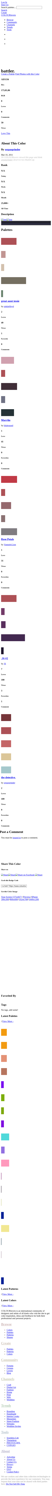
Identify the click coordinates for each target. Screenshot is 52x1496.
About (5, 1451)
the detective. (8, 777)
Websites (10, 1424)
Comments (5, 117)
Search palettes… (8, 7)
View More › (7, 1021)
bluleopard (8, 425)
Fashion (10, 1390)
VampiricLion (10, 544)
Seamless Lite (13, 1438)
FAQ (9, 1469)
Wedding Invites (14, 1426)
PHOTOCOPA (13, 1443)
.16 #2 (4, 658)
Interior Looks (13, 1416)
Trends (10, 27)
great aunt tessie (10, 301)
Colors (9, 1330)
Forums (10, 1366)
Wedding (11, 1400)
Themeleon (12, 1440)
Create (4, 12)
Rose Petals (7, 539)
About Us (11, 1459)
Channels (11, 25)
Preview (27, 897)
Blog (9, 1373)
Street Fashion (13, 1421)
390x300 (5, 899)
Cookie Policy (13, 1472)
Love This (5, 133)
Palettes (10, 1332)
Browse (10, 20)
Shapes (10, 1337)
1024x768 (23, 899)
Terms (9, 1467)
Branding (11, 1411)
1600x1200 (34, 899)
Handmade (11, 1414)
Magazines (11, 1419)
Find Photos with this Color (27, 74)
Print (9, 1395)
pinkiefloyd (9, 306)
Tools (9, 29)
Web (9, 1397)
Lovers (10, 1370)
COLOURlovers (8, 15)
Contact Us (12, 1462)
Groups (10, 1368)
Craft (9, 1385)
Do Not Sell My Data (15, 1484)
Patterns (10, 1335)
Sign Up (4, 5)
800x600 (14, 899)
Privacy (10, 1464)
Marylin (5, 420)
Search (4, 10)
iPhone (35, 897)
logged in (17, 838)
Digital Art (11, 1387)
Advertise (11, 1457)
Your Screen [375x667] (11, 897)
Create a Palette (8, 74)
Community (12, 22)
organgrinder (12, 149)
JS (5, 664)
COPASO (11, 1445)
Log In (4, 2)
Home (9, 1392)
